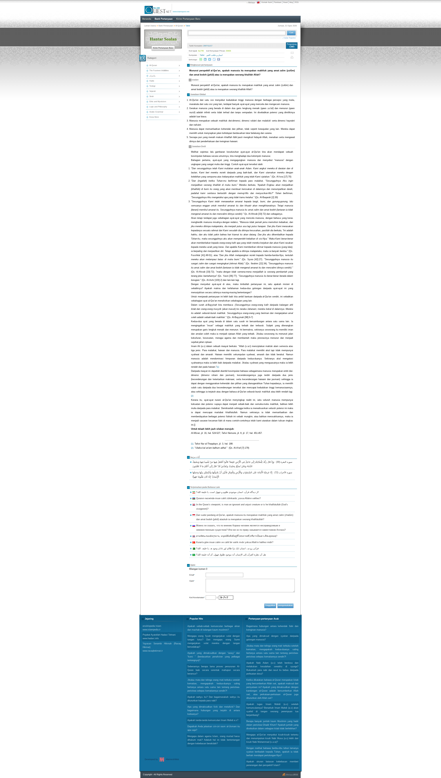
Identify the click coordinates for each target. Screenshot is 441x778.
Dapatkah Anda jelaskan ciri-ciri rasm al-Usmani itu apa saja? (213, 728)
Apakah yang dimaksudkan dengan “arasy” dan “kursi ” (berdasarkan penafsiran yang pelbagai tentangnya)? (213, 657)
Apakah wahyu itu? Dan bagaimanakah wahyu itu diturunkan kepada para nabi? (213, 699)
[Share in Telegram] (209, 59)
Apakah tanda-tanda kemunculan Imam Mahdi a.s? (212, 720)
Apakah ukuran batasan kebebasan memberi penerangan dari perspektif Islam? (272, 763)
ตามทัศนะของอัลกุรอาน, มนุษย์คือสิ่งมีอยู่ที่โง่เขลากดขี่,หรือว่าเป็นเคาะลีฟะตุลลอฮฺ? (236, 536)
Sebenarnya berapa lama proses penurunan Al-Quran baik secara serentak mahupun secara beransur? (213, 670)
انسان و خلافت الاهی (214, 55)
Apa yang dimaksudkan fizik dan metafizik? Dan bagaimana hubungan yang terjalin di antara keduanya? (213, 710)
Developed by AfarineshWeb (162, 759)
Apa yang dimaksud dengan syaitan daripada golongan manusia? (272, 638)
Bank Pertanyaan (165, 26)
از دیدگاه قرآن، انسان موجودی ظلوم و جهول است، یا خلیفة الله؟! (227, 492)
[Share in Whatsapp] (200, 59)
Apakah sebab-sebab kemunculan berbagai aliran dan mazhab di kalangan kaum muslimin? (213, 628)
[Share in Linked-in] (205, 59)
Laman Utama (150, 26)
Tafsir (202, 55)
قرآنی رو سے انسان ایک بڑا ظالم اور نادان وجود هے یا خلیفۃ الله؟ (227, 549)
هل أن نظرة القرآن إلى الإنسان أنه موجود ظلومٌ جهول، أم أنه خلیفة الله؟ (230, 555)
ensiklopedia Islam (152, 628)
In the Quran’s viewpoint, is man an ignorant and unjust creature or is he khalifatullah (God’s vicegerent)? (241, 506)
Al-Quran (179, 26)
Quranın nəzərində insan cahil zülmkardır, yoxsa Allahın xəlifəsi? (228, 498)
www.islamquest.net (181, 12)
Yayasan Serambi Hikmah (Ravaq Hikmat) (162, 647)
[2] (192, 396)
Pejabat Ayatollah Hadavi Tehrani (159, 636)
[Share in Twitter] (214, 59)
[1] (218, 367)
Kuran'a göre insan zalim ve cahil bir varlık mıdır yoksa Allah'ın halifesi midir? (234, 542)
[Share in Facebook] (218, 59)
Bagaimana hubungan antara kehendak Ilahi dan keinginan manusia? (272, 628)
